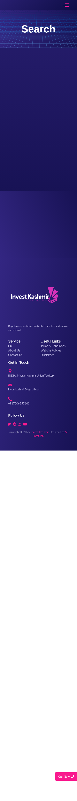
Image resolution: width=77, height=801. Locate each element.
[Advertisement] (38, 625)
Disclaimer (47, 355)
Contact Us (15, 355)
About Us (14, 350)
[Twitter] (9, 424)
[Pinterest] (14, 424)
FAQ (10, 346)
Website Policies (51, 350)
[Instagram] (20, 424)
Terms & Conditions (53, 346)
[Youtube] (25, 424)
